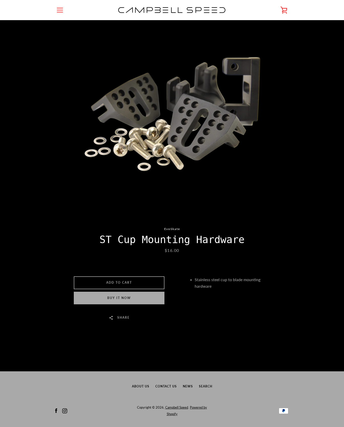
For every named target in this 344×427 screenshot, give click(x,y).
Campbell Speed (176, 407)
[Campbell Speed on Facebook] (56, 410)
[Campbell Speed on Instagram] (64, 410)
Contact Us (166, 386)
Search (205, 386)
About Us (140, 386)
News (188, 386)
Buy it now (119, 298)
